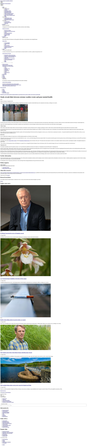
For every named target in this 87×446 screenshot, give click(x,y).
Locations (4, 77)
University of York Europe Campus (8, 402)
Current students (5, 411)
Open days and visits (5, 427)
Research (3, 24)
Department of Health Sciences (25, 140)
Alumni (3, 414)
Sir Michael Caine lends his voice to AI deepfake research (12, 233)
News (3, 75)
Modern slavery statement (6, 442)
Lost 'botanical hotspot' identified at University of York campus (13, 278)
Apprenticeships (5, 424)
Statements (4, 91)
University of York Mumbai (6, 401)
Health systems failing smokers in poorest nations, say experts (13, 319)
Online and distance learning (6, 423)
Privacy (3, 440)
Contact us (4, 399)
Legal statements (5, 439)
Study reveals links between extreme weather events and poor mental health (28, 94)
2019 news (11, 94)
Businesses (4, 415)
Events (3, 76)
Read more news (3, 390)
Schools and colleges (5, 412)
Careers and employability (6, 425)
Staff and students (5, 64)
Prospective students (5, 410)
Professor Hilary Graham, (13, 140)
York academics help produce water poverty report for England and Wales (15, 385)
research (8, 175)
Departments (4, 74)
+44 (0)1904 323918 (5, 167)
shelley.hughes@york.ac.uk (6, 168)
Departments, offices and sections (7, 432)
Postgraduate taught (5, 421)
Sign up (1, 181)
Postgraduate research (5, 422)
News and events (3, 87)
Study (3, 7)
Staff (3, 413)
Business (3, 36)
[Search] (11, 405)
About (3, 49)
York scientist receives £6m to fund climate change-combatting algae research (16, 352)
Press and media (5, 416)
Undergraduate (4, 420)
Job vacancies (4, 434)
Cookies (3, 441)
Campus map (4, 398)
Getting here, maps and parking (7, 433)
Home (1, 94)
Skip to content (2, 0)
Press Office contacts (5, 92)
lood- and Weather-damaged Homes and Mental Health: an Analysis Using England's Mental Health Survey (18, 172)
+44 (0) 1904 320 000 (5, 400)
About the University (5, 431)
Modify (3, 444)
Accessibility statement (9, 0)
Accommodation (5, 426)
